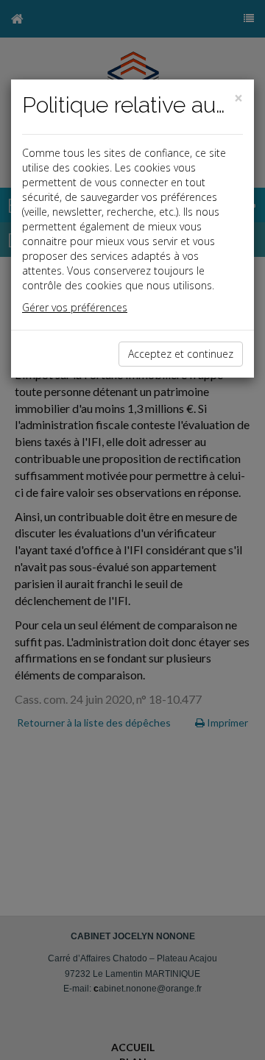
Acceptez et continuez (180, 354)
